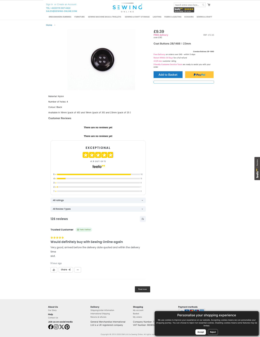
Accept (200, 332)
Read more (142, 289)
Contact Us (53, 317)
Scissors (189, 17)
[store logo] (128, 7)
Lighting (157, 17)
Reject (213, 332)
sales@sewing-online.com (61, 11)
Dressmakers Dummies (60, 17)
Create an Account (66, 4)
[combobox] (190, 5)
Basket (136, 313)
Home (49, 25)
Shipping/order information (102, 310)
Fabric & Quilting (172, 17)
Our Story (52, 310)
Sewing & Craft (204, 17)
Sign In (49, 4)
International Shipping (100, 313)
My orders (137, 317)
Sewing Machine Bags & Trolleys (104, 17)
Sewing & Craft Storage (137, 17)
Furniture (79, 17)
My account (138, 310)
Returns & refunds (98, 317)
